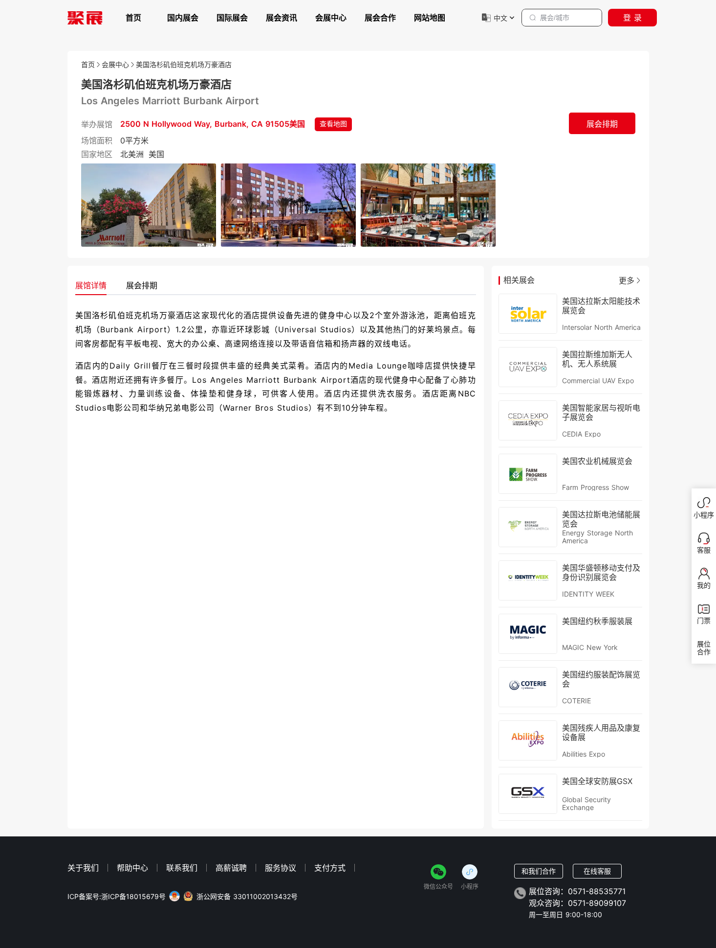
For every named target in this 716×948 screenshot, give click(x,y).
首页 (133, 18)
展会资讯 (281, 18)
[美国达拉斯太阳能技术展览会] (528, 314)
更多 (626, 280)
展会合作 (380, 18)
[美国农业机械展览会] (528, 474)
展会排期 (602, 124)
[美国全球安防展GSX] (528, 794)
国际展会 (232, 18)
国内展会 (182, 18)
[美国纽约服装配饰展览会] (528, 687)
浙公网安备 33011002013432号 (247, 897)
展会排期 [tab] (141, 285)
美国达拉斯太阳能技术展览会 (601, 305)
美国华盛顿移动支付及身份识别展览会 (601, 572)
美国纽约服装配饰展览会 (601, 679)
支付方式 (330, 868)
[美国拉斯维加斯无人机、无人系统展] (528, 367)
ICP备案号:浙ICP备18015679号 (116, 897)
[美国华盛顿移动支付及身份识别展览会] (528, 580)
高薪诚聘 (231, 868)
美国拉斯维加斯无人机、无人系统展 (597, 358)
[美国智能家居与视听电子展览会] (528, 420)
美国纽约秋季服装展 (597, 621)
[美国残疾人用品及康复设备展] (528, 740)
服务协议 (280, 868)
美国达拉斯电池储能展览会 (601, 518)
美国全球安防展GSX (597, 781)
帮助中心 (132, 868)
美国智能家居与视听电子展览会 (601, 412)
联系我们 (181, 868)
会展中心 (331, 18)
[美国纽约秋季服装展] (528, 634)
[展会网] (85, 17)
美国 (156, 154)
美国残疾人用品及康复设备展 (601, 732)
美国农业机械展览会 (597, 461)
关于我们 (83, 868)
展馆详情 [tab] (91, 285)
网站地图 (429, 18)
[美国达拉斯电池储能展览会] (528, 527)
